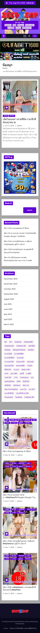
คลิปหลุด (7, 350)
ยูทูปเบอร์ (21, 423)
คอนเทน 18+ (20, 362)
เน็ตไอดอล (21, 25)
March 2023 (9, 324)
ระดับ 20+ (8, 377)
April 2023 (8, 319)
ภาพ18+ (28, 373)
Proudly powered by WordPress (13, 622)
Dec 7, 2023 (9, 547)
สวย (32, 377)
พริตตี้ (22, 373)
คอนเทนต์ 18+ (9, 366)
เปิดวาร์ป (26, 385)
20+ (10, 342)
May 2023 (8, 314)
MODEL (13, 420)
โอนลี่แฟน (18, 397)
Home (5, 68)
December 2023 (10, 279)
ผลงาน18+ (14, 373)
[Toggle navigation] (24, 36)
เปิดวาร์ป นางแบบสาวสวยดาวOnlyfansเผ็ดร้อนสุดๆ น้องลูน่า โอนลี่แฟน (20, 497)
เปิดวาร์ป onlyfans (11, 389)
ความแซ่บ (20, 358)
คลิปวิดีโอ (31, 346)
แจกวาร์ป (23, 389)
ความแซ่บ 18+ (9, 362)
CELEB (5, 116)
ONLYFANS (27, 420)
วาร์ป (15, 377)
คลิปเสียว (31, 350)
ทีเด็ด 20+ (8, 370)
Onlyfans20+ (27, 28)
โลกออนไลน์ (9, 397)
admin (19, 126)
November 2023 (10, 284)
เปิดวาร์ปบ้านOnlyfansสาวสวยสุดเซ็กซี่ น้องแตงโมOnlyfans (19, 588)
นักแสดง (7, 423)
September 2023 (11, 294)
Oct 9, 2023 (9, 126)
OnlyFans (8, 25)
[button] (29, 36)
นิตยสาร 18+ (26, 370)
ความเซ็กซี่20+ (10, 358)
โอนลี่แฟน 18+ (29, 397)
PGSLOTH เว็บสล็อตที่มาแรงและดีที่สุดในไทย (22, 628)
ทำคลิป (29, 366)
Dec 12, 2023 (10, 455)
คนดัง (34, 420)
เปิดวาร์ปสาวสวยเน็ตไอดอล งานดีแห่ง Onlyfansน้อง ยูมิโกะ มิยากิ (18, 542)
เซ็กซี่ (14, 25)
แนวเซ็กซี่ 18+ (9, 393)
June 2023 (8, 309)
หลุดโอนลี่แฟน (9, 381)
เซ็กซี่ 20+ (26, 381)
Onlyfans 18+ (21, 346)
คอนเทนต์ (30, 362)
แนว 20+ (32, 389)
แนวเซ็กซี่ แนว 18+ (22, 393)
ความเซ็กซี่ (11, 28)
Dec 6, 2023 (9, 593)
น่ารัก (6, 373)
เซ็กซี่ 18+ (8, 385)
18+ (6, 342)
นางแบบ (18, 28)
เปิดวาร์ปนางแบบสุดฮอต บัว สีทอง (16, 228)
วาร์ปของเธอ (24, 377)
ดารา (34, 509)
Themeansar (19, 624)
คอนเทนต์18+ (20, 366)
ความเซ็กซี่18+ (19, 354)
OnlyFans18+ (30, 25)
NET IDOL (11, 116)
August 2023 (9, 299)
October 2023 (9, 289)
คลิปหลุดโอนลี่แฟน (19, 350)
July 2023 (8, 304)
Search (8, 203)
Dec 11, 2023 (9, 501)
